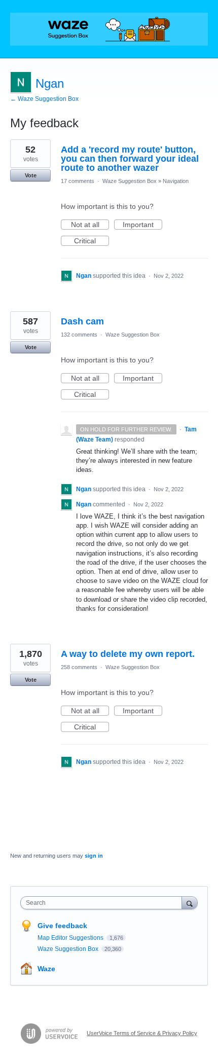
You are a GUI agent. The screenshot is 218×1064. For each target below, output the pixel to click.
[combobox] (103, 902)
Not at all (90, 225)
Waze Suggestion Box (129, 181)
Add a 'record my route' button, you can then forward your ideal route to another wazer (130, 158)
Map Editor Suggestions (71, 937)
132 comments (79, 335)
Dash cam (82, 321)
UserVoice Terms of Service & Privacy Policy (142, 1033)
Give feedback (62, 926)
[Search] (189, 902)
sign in (94, 856)
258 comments (79, 667)
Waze (46, 969)
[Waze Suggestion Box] (109, 29)
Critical (91, 241)
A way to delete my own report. (128, 654)
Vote (31, 175)
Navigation (176, 181)
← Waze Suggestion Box (44, 98)
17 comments (77, 181)
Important (142, 225)
